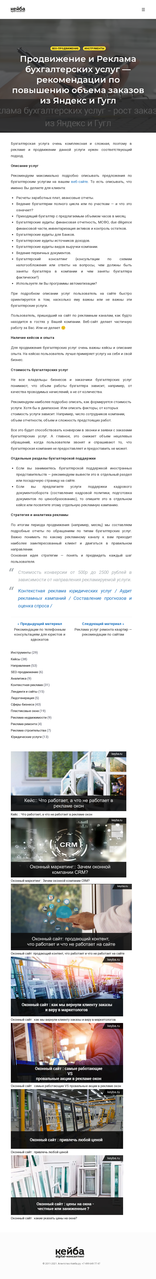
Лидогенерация (22, 698)
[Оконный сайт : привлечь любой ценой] (67, 1119)
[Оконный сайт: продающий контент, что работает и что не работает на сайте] (71, 917)
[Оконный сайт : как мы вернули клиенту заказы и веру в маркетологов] (67, 986)
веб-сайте (79, 181)
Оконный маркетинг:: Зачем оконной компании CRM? (50, 881)
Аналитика (18, 678)
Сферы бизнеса (22, 704)
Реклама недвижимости (29, 717)
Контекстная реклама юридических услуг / (67, 591)
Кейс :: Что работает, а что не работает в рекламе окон (51, 814)
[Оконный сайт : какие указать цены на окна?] (67, 1185)
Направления (20, 665)
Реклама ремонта (24, 724)
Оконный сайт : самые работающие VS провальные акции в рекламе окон (66, 1086)
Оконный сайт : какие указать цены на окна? (44, 1218)
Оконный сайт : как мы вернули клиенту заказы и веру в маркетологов (63, 1019)
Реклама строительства (28, 730)
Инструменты (94, 48)
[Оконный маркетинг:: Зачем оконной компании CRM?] (68, 847)
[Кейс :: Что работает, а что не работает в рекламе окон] (68, 781)
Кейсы (15, 659)
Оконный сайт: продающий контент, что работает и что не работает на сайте (67, 953)
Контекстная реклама (27, 685)
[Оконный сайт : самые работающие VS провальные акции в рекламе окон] (67, 1053)
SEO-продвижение (65, 48)
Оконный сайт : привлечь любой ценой (39, 1152)
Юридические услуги (26, 737)
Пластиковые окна (25, 711)
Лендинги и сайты (24, 691)
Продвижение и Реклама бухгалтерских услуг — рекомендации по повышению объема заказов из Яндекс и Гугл (78, 79)
